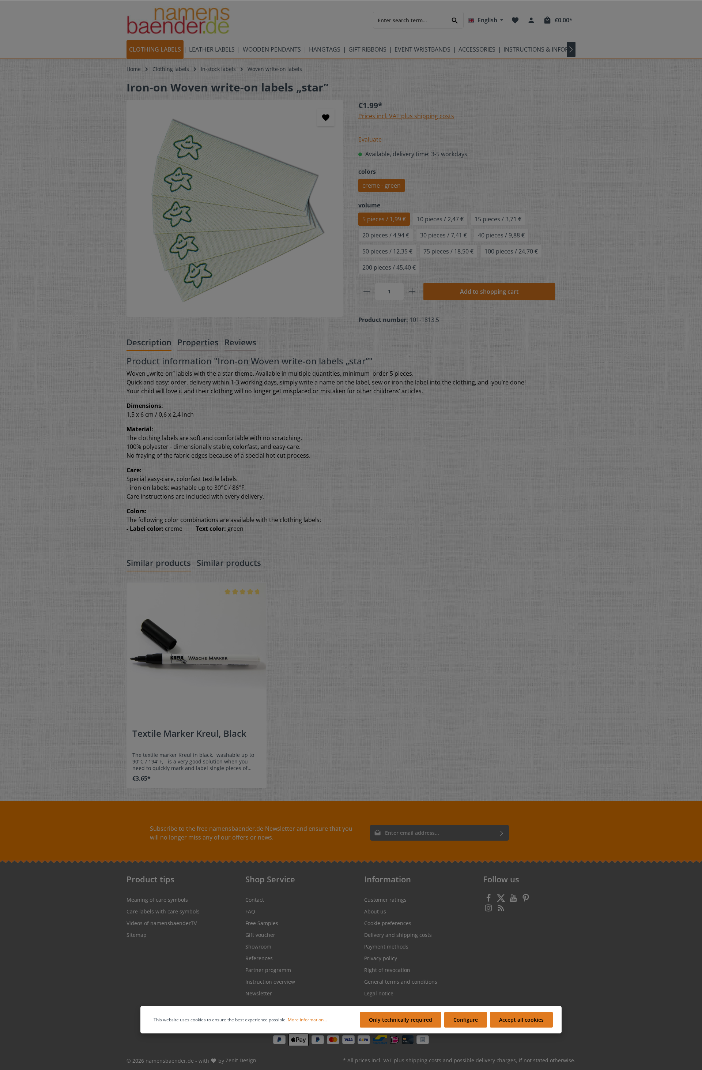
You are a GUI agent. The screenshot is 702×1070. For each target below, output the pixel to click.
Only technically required (400, 1019)
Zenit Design (241, 1060)
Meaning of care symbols (157, 899)
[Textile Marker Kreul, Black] (197, 652)
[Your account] (531, 20)
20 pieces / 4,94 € (385, 235)
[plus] (412, 291)
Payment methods (386, 946)
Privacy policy (380, 958)
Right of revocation (387, 969)
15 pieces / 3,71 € (498, 219)
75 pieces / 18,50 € (448, 251)
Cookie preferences (387, 923)
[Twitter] (501, 900)
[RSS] (501, 909)
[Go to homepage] (178, 20)
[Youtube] (514, 900)
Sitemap (137, 934)
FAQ (250, 911)
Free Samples (261, 923)
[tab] (149, 342)
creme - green (381, 185)
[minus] (366, 291)
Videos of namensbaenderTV (162, 923)
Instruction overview (270, 981)
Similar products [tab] (159, 562)
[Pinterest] (526, 900)
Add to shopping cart (489, 292)
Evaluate (370, 139)
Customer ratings (385, 899)
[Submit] (502, 833)
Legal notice (378, 993)
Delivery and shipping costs (398, 934)
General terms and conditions (400, 981)
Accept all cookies (521, 1019)
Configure (465, 1019)
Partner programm (268, 969)
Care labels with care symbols (163, 911)
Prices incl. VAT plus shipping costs (406, 116)
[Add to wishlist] (326, 117)
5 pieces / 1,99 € (384, 219)
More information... (307, 1020)
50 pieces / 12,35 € (387, 251)
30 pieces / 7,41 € (443, 235)
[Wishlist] (515, 20)
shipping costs (423, 1060)
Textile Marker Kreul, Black (189, 733)
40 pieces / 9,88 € (501, 235)
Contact (254, 899)
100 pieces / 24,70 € (511, 251)
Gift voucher (260, 934)
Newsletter (258, 993)
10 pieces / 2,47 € (440, 219)
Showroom (258, 946)
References (259, 958)
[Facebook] (489, 900)
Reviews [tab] (240, 342)
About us (375, 911)
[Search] (455, 20)
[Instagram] (489, 909)
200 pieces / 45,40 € (389, 267)
